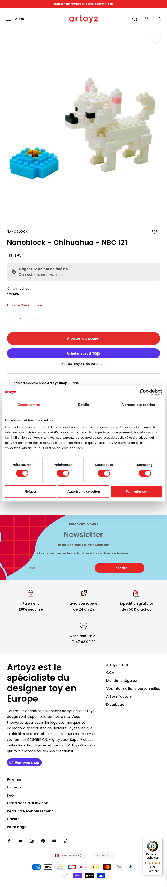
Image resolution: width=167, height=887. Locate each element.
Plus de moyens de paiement (83, 363)
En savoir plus (105, 3)
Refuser (31, 491)
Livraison (14, 787)
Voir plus (13, 293)
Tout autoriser (136, 491)
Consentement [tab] (29, 405)
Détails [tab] (83, 405)
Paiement (15, 779)
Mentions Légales (121, 680)
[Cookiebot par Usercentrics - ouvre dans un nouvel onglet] (143, 392)
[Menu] (160, 840)
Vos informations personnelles (133, 688)
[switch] (63, 473)
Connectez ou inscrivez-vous (41, 274)
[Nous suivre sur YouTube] (54, 841)
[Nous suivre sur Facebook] (9, 841)
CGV (110, 672)
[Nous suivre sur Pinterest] (43, 841)
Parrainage (16, 826)
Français (103, 855)
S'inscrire (120, 568)
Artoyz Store (117, 664)
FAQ (10, 795)
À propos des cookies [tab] (138, 405)
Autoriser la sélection (83, 491)
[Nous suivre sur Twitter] (20, 841)
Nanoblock (17, 231)
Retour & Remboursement (30, 811)
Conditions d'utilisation (27, 803)
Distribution (116, 704)
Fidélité (13, 819)
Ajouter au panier (83, 338)
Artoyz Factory (119, 696)
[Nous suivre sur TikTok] (65, 841)
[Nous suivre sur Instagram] (32, 841)
